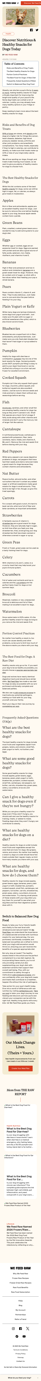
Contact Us (20, 1361)
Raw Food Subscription (20, 1292)
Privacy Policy (20, 1353)
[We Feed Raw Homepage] (9, 3)
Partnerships (20, 1315)
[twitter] (37, 30)
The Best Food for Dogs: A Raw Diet (21, 78)
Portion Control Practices (17, 74)
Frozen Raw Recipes (20, 1278)
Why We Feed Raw (20, 1274)
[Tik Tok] (17, 1337)
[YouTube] (24, 1337)
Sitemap (21, 1357)
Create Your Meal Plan (20, 1068)
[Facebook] (20, 1330)
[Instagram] (13, 1330)
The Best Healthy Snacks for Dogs (20, 71)
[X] (27, 1330)
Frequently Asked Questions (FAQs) (21, 81)
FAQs (20, 1301)
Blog (20, 1305)
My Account (20, 1310)
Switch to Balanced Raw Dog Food (21, 84)
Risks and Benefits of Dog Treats (20, 68)
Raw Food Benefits (20, 1287)
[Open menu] (18, 3)
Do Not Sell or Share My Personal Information (20, 1367)
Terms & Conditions (20, 1350)
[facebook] (31, 30)
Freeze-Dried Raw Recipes (20, 1283)
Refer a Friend (20, 1319)
